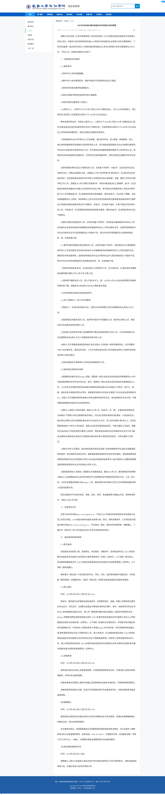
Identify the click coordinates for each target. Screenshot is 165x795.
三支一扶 (31, 48)
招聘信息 (50, 14)
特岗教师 (31, 44)
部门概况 (40, 14)
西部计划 (31, 39)
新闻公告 (60, 14)
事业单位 (31, 26)
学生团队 (99, 14)
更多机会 (31, 22)
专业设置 (79, 14)
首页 (30, 14)
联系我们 (109, 14)
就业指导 (69, 14)
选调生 (30, 35)
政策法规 (89, 14)
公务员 (30, 31)
